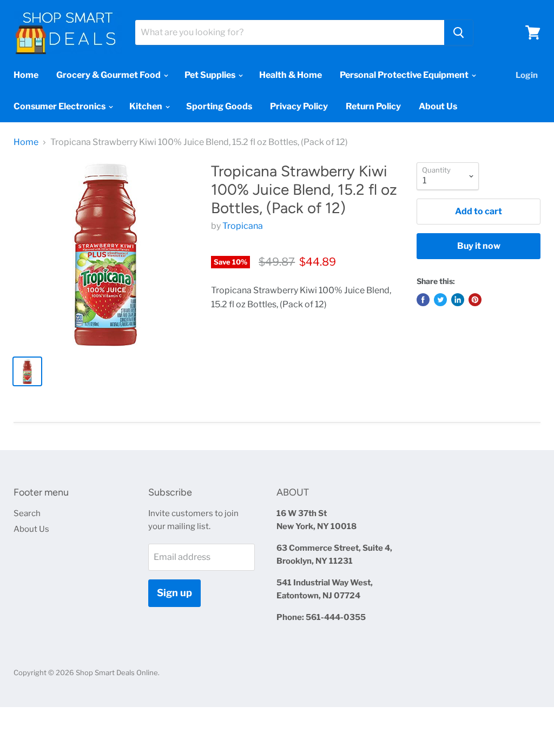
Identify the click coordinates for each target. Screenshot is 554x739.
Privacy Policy (299, 106)
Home (26, 75)
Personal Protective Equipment (405, 75)
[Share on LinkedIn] (457, 299)
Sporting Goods (219, 106)
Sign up (174, 592)
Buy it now (478, 246)
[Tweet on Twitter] (440, 299)
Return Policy (373, 106)
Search (27, 513)
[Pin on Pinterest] (475, 299)
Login (527, 75)
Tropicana (242, 226)
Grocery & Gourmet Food (109, 75)
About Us (438, 106)
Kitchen (146, 106)
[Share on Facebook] (423, 299)
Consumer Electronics (60, 106)
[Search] (458, 32)
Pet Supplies (210, 75)
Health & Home (290, 75)
